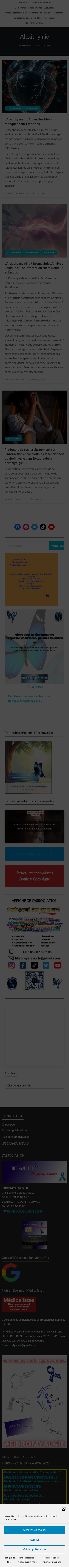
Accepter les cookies (34, 1529)
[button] (63, 1508)
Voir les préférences (34, 1549)
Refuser (34, 1539)
